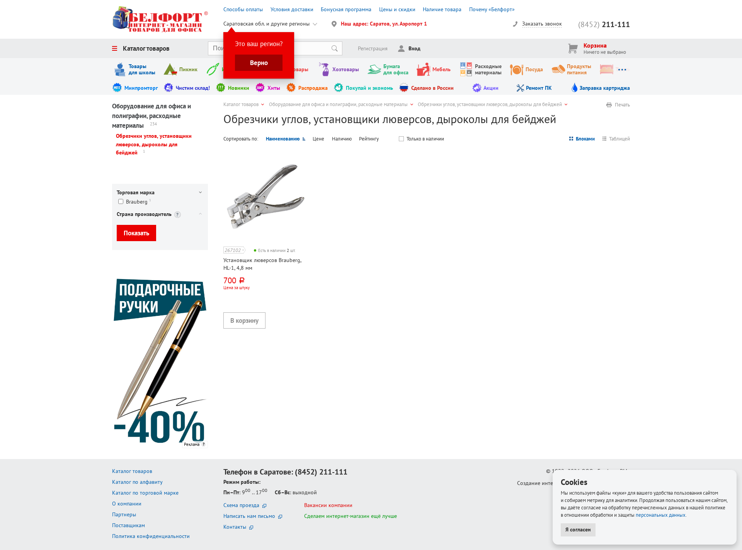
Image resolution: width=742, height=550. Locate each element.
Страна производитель (144, 214)
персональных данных (661, 515)
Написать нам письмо (249, 515)
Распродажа (313, 87)
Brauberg (138, 201)
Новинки (238, 87)
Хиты (273, 87)
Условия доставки (292, 9)
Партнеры (124, 514)
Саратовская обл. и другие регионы (266, 23)
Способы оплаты (243, 9)
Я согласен (578, 529)
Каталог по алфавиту (137, 481)
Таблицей (619, 138)
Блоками (585, 138)
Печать (622, 105)
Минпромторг (141, 87)
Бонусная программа (346, 9)
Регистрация (373, 48)
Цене (318, 138)
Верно (259, 62)
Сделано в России (432, 87)
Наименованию (283, 138)
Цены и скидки (397, 9)
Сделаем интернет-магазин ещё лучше (350, 515)
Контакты (234, 526)
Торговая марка (136, 192)
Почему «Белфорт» (492, 9)
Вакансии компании (328, 505)
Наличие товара (442, 9)
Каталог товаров (146, 48)
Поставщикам (128, 525)
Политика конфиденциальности (151, 536)
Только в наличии (425, 138)
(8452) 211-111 (321, 472)
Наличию (342, 138)
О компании (126, 503)
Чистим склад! (193, 87)
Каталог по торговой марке (145, 492)
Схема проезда (241, 505)
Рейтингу (369, 138)
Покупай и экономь (369, 87)
